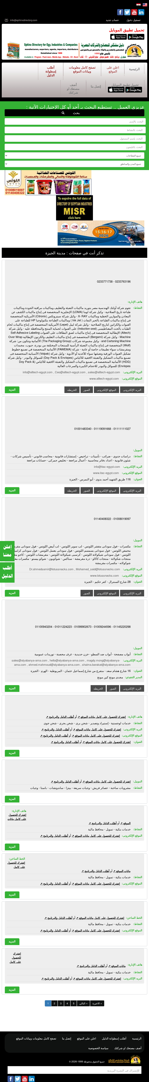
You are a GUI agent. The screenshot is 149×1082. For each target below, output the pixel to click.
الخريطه (72, 390)
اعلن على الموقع (113, 69)
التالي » (83, 1003)
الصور (86, 390)
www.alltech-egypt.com (104, 378)
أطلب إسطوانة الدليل (50, 71)
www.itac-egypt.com (106, 473)
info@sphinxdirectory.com (23, 20)
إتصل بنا (96, 86)
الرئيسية (134, 69)
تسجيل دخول (133, 20)
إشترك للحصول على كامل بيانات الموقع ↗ (102, 717)
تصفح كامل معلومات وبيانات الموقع (82, 69)
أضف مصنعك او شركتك (73, 89)
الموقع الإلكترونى (106, 390)
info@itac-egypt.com (107, 466)
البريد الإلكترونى (132, 390)
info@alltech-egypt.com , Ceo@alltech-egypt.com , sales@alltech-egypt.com (71, 372)
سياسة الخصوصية (98, 1048)
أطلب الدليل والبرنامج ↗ (60, 717)
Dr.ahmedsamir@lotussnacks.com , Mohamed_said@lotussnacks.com (74, 569)
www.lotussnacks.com (104, 575)
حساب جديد (112, 20)
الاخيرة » (97, 1003)
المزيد (12, 389)
